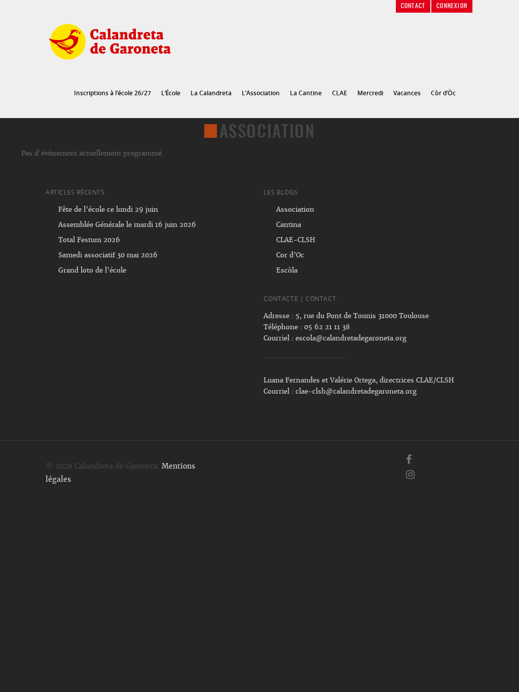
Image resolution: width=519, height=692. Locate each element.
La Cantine (306, 93)
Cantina (288, 224)
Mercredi (370, 93)
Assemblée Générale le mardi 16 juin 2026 (127, 224)
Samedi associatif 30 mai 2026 (108, 255)
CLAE (339, 93)
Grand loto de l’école (92, 270)
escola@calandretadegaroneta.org (350, 338)
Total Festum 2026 (89, 240)
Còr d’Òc (443, 93)
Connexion (451, 6)
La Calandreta (211, 93)
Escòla (287, 270)
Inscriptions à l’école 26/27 (112, 93)
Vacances (407, 93)
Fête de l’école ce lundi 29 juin (108, 209)
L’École (170, 93)
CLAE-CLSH (295, 240)
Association (295, 209)
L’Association (261, 93)
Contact (413, 6)
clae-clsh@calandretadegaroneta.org (356, 391)
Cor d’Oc (290, 255)
